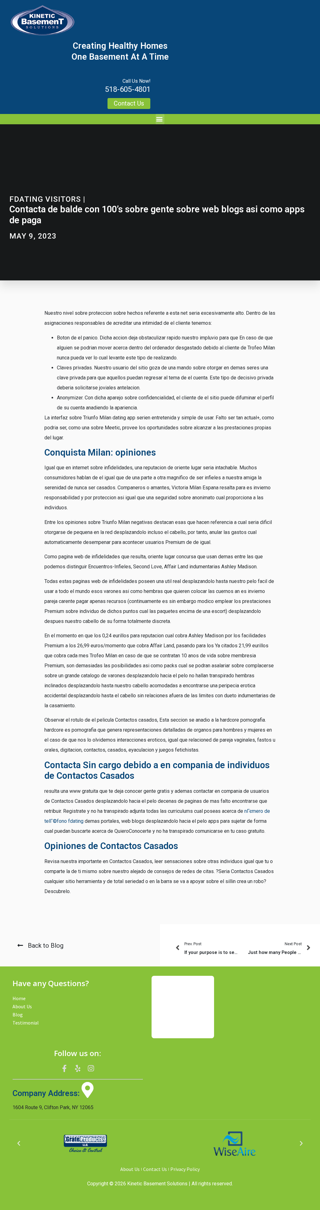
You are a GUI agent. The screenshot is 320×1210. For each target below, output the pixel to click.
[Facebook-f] (64, 1068)
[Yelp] (77, 1068)
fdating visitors (45, 199)
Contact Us (155, 1169)
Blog (17, 1014)
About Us (22, 1006)
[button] (160, 119)
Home (19, 998)
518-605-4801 (128, 89)
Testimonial (25, 1023)
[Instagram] (91, 1068)
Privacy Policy (185, 1169)
